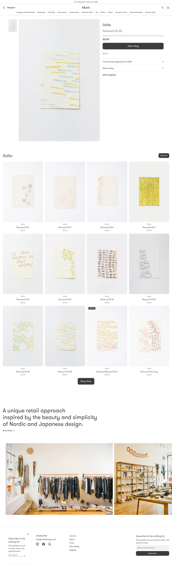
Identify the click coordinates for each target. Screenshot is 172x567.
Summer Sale (150, 12)
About (71, 539)
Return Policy (108, 68)
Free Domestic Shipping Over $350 (117, 61)
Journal (72, 536)
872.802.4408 (41, 536)
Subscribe (23, 556)
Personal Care (87, 12)
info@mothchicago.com (46, 539)
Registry (72, 550)
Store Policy (74, 546)
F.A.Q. (71, 543)
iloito (107, 24)
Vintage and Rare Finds (26, 12)
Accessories (62, 12)
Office (103, 12)
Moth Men (41, 12)
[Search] (162, 8)
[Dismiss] (28, 534)
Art (97, 12)
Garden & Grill (121, 12)
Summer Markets (136, 12)
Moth (86, 7)
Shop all (163, 155)
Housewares (74, 12)
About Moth (7, 430)
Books (110, 12)
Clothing (51, 12)
